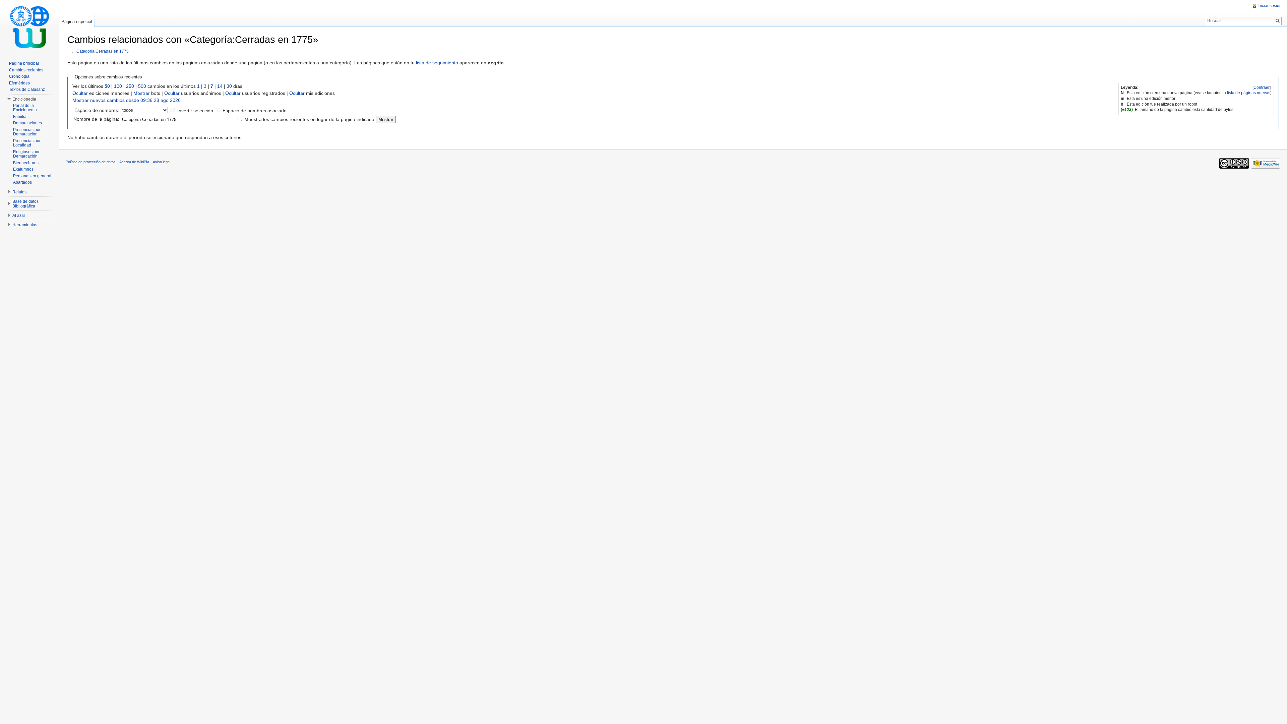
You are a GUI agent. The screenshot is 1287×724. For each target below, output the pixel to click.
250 (130, 86)
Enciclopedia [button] (24, 99)
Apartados (22, 182)
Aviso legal (161, 162)
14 (220, 86)
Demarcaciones (27, 123)
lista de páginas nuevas (1248, 92)
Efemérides (19, 83)
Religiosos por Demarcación (26, 154)
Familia (19, 116)
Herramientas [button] (24, 225)
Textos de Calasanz (27, 89)
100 (118, 86)
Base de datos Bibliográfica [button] (25, 203)
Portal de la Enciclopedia (25, 108)
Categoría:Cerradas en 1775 (102, 51)
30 (229, 86)
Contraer (1261, 87)
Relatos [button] (19, 192)
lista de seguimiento (437, 62)
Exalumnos (23, 169)
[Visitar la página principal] (29, 27)
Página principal (24, 63)
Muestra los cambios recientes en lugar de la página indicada (309, 119)
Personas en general (32, 176)
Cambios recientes (26, 70)
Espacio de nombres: (96, 110)
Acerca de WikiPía (134, 162)
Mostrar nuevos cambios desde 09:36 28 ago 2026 (126, 100)
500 (142, 86)
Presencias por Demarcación (27, 132)
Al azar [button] (18, 215)
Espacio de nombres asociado (255, 110)
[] (1261, 87)
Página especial (76, 21)
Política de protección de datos (91, 162)
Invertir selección (195, 110)
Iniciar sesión (1270, 5)
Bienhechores (26, 163)
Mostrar (141, 93)
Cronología (19, 76)
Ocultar (80, 93)
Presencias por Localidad (27, 143)
